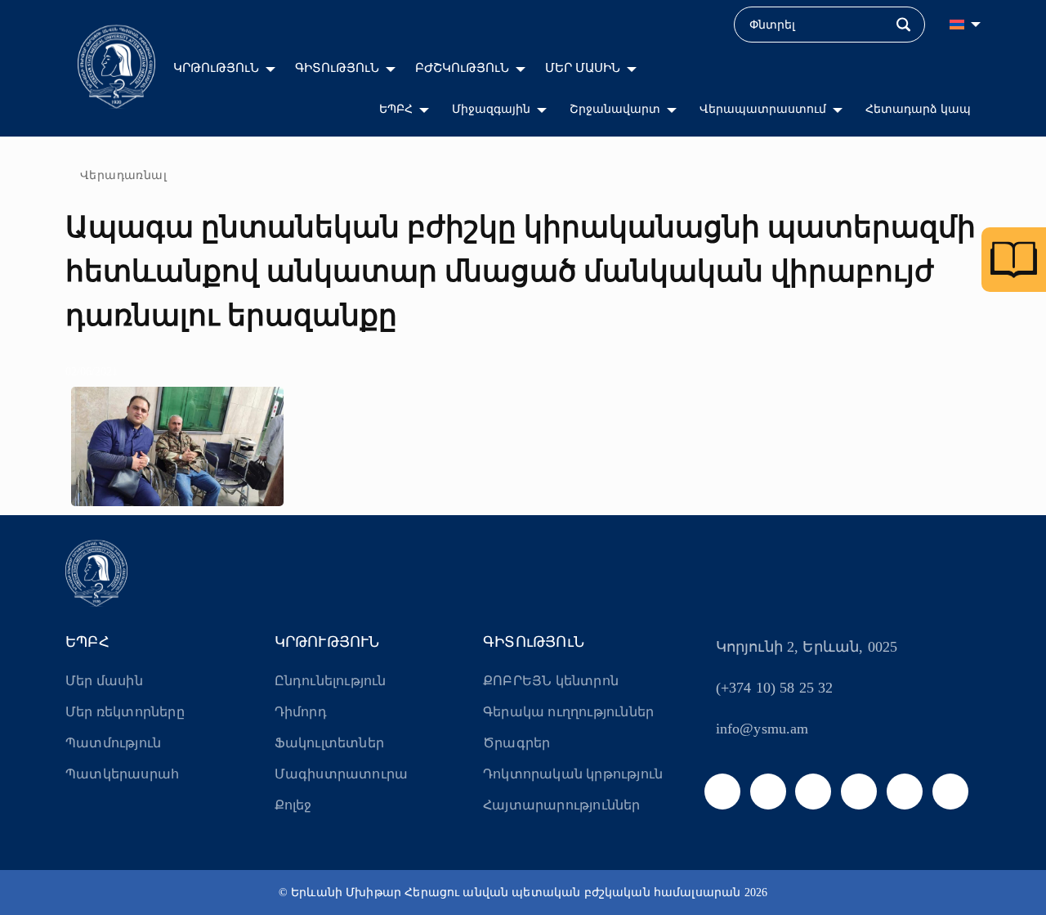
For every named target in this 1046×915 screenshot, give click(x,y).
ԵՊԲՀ (396, 109)
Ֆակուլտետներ (329, 743)
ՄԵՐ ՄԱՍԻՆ (582, 67)
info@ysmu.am (762, 728)
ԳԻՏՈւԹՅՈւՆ (337, 67)
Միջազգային (491, 109)
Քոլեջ (293, 805)
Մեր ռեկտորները (125, 712)
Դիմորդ (301, 712)
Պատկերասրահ (122, 774)
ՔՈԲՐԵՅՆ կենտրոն (551, 681)
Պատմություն (113, 743)
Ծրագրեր (516, 743)
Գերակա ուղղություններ (568, 712)
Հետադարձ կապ (918, 109)
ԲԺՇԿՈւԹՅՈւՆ (462, 67)
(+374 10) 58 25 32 (775, 688)
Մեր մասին (104, 681)
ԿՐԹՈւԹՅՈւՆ (216, 67)
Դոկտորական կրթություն (573, 774)
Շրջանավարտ (615, 109)
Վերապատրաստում (763, 109)
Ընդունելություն (331, 681)
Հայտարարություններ (562, 805)
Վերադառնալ (123, 175)
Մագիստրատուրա (342, 774)
